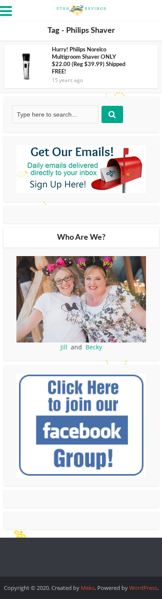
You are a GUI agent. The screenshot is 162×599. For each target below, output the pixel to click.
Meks (88, 588)
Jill (63, 347)
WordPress (143, 588)
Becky (94, 347)
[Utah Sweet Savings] (81, 9)
